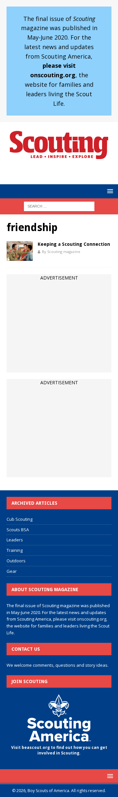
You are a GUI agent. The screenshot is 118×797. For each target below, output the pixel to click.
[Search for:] (59, 206)
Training (15, 550)
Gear (12, 571)
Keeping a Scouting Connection (74, 244)
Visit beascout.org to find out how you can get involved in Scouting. (59, 750)
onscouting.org (91, 619)
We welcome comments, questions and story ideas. (57, 665)
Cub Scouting (19, 519)
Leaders (15, 540)
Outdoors (16, 561)
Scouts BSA (18, 530)
